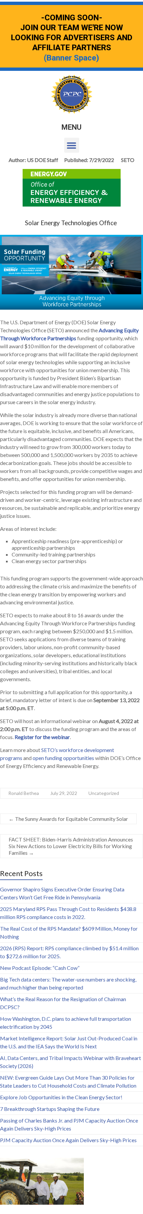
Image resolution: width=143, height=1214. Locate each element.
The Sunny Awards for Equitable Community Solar (68, 819)
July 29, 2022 (63, 793)
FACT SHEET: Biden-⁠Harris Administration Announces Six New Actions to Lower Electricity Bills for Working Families (71, 846)
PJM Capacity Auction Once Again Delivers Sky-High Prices (68, 1140)
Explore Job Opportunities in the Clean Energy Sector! (61, 1097)
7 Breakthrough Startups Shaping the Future (49, 1109)
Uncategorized (103, 793)
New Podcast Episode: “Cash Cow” (39, 968)
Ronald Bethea (23, 793)
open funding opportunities (63, 758)
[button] (71, 145)
